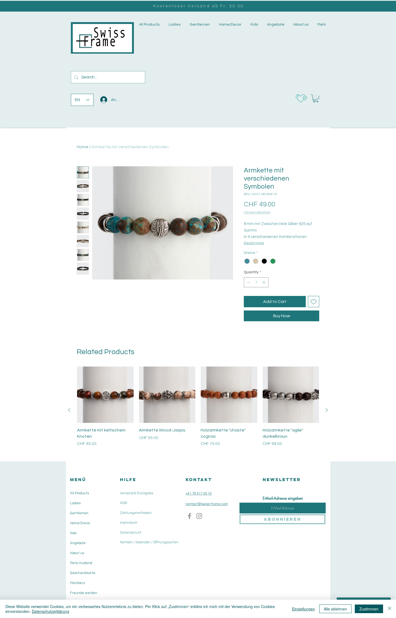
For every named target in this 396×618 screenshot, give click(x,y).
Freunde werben (83, 593)
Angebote (78, 543)
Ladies (75, 503)
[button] (174, 24)
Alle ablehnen (335, 609)
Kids (73, 533)
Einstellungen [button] (303, 609)
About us (77, 553)
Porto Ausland (81, 563)
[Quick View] (105, 395)
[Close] (389, 609)
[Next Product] (327, 410)
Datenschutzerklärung (50, 611)
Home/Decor (80, 523)
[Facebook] (189, 516)
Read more (254, 243)
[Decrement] (248, 282)
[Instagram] (199, 516)
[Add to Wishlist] (313, 301)
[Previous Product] (69, 410)
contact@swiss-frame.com (207, 504)
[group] (198, 410)
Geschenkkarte (82, 573)
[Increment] (264, 282)
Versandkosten (257, 212)
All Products (79, 493)
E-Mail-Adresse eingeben (283, 498)
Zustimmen (368, 609)
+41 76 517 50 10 (198, 493)
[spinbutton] (256, 282)
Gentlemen (79, 513)
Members (77, 583)
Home (82, 147)
